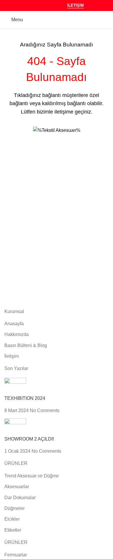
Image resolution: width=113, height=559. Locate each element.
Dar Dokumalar (20, 497)
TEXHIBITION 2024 (24, 398)
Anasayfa (14, 323)
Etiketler (12, 530)
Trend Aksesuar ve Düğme (31, 475)
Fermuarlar (15, 554)
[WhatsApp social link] (55, 5)
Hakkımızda (16, 334)
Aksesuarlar (16, 486)
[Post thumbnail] (15, 386)
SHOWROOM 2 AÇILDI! (29, 438)
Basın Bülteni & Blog (25, 345)
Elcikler (12, 519)
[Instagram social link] (40, 5)
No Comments (44, 410)
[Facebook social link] (33, 5)
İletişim (75, 5)
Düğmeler (14, 508)
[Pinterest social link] (47, 5)
